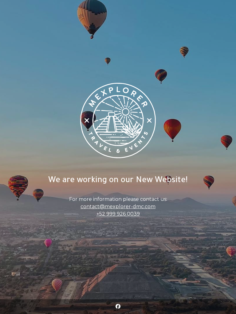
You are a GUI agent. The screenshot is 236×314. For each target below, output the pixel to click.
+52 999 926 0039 (118, 214)
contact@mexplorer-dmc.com (118, 206)
